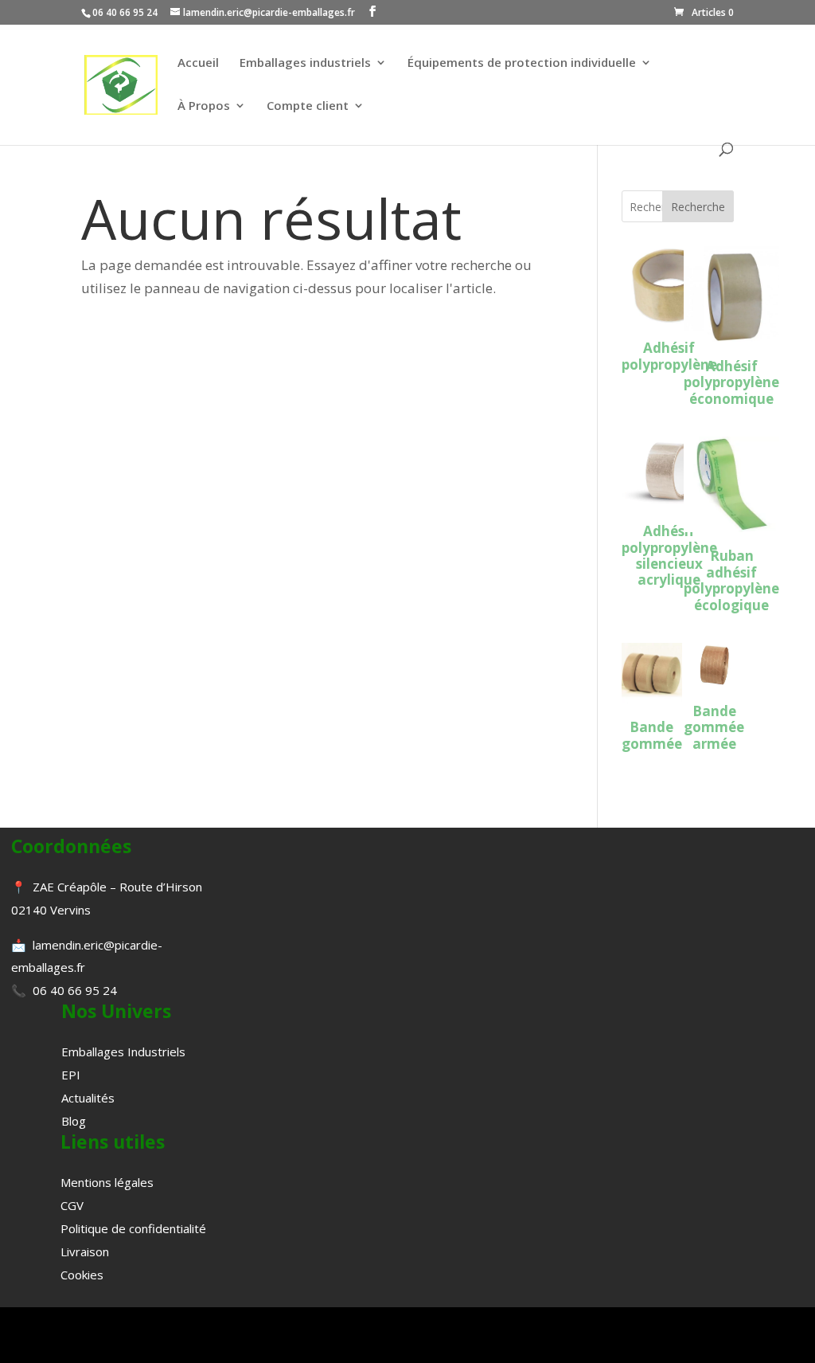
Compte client (308, 106)
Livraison (84, 1251)
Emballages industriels (305, 63)
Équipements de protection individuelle (522, 63)
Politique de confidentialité (133, 1228)
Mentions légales (107, 1182)
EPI (70, 1075)
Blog (73, 1121)
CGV (72, 1205)
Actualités (88, 1098)
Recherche (698, 206)
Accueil (198, 63)
